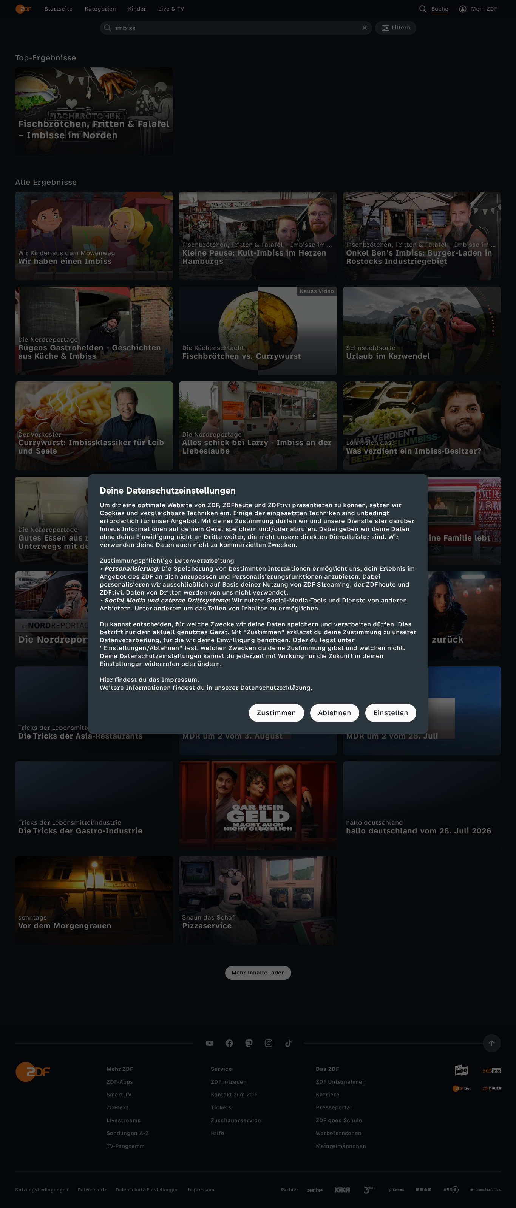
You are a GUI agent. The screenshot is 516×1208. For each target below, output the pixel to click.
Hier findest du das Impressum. (149, 679)
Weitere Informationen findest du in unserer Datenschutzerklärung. (206, 687)
